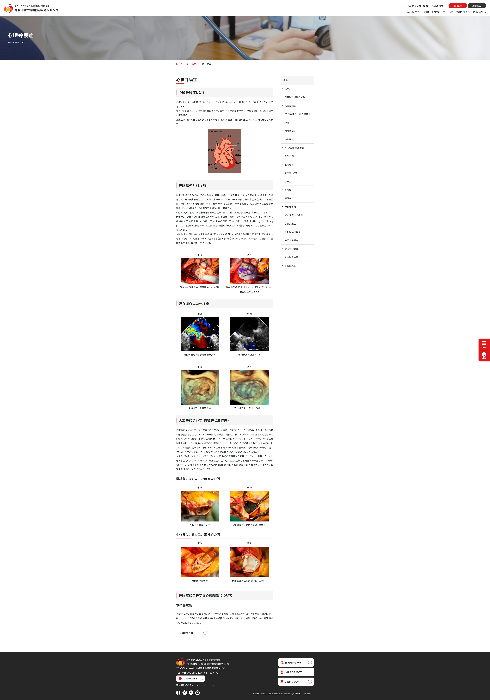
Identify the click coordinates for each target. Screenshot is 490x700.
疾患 (194, 64)
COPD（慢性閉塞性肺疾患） (298, 114)
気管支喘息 (290, 105)
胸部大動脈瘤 (291, 240)
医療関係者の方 (293, 662)
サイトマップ (209, 685)
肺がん (288, 88)
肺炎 (287, 122)
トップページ (182, 64)
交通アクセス (439, 5)
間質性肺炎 (290, 130)
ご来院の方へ (413, 11)
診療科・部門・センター (435, 11)
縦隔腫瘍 (289, 164)
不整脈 (288, 189)
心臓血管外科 (186, 632)
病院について (479, 11)
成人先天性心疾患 (294, 215)
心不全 (288, 181)
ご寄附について (292, 681)
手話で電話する (190, 678)
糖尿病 (288, 198)
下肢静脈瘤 (290, 265)
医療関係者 (477, 5)
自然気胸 (289, 156)
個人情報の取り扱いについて (188, 685)
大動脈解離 (290, 206)
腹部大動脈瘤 (291, 248)
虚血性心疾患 (291, 173)
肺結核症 (289, 139)
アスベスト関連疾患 (294, 147)
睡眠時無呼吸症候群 (295, 97)
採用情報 (458, 5)
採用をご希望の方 (293, 672)
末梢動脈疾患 (291, 257)
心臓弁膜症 (290, 223)
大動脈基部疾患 (293, 232)
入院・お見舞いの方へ (459, 11)
